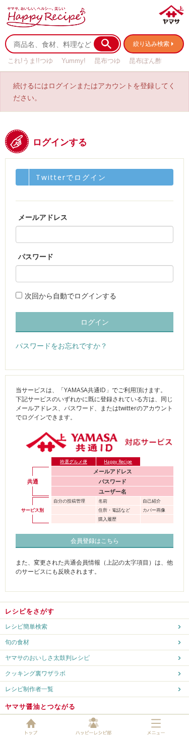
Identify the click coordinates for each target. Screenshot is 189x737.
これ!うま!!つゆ (30, 61)
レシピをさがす (29, 611)
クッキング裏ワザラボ (35, 673)
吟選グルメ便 (73, 461)
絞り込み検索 (151, 43)
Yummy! (73, 61)
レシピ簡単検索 (26, 626)
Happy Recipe (118, 461)
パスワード (35, 256)
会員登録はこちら (95, 540)
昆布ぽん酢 (145, 61)
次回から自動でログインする (70, 295)
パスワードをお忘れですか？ (61, 345)
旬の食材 (17, 642)
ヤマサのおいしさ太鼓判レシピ (47, 657)
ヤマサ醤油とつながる (40, 706)
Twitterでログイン (71, 177)
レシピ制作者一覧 (29, 689)
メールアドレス (43, 217)
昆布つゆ (107, 61)
